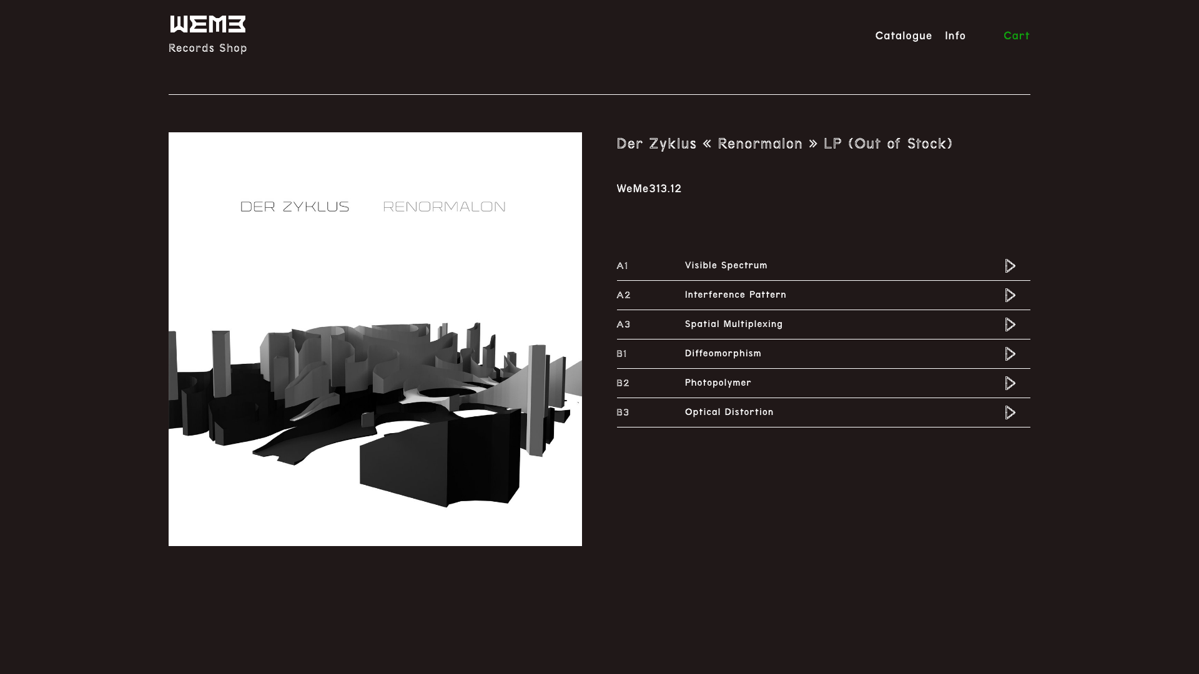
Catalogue (904, 36)
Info (955, 36)
